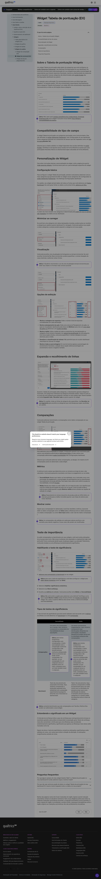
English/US (35, 444)
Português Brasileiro (48, 444)
